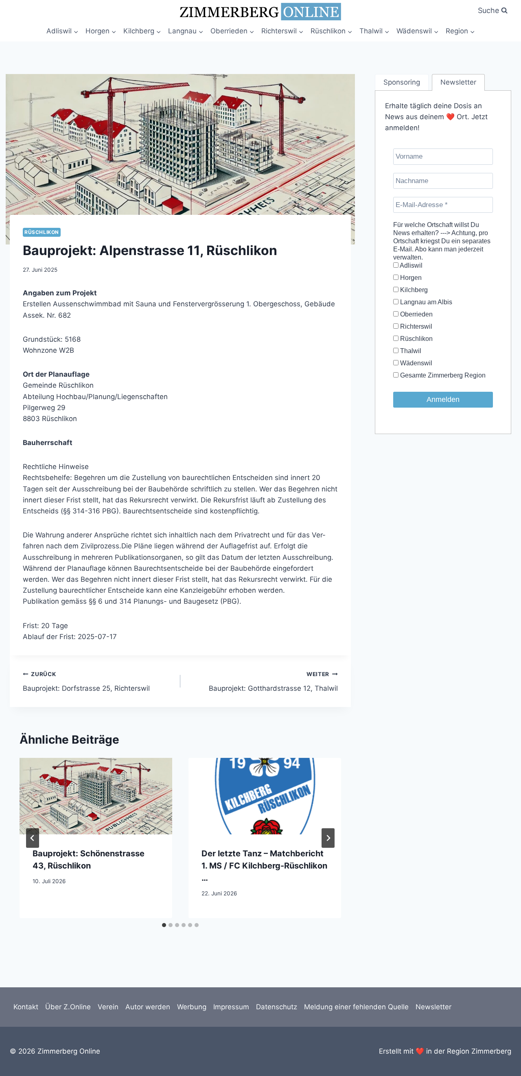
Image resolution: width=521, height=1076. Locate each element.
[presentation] (96, 796)
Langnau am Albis (425, 302)
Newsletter (433, 1007)
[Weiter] (328, 838)
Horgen (410, 277)
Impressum (231, 1007)
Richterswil (415, 326)
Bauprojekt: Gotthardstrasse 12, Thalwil (273, 681)
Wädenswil (415, 363)
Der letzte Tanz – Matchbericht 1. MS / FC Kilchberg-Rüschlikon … (264, 866)
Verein (108, 1007)
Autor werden (147, 1007)
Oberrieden (415, 314)
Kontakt (25, 1007)
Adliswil (410, 265)
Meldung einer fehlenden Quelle (356, 1007)
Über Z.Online (68, 1007)
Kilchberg (413, 289)
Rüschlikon (41, 232)
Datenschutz (276, 1007)
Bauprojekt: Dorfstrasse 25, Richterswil (86, 681)
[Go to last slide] (32, 838)
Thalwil (409, 350)
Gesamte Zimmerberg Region (442, 375)
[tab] (164, 925)
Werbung (191, 1007)
